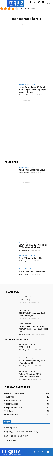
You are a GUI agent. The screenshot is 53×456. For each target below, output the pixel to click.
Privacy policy (10, 427)
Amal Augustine (24, 173)
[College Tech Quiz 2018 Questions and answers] (10, 376)
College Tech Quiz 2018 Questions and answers (30, 375)
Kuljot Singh (22, 302)
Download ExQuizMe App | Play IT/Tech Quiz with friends (33, 246)
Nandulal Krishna (24, 95)
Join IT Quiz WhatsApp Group (32, 170)
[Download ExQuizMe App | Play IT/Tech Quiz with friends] (10, 246)
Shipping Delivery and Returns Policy (21, 431)
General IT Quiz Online (27, 84)
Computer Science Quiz (27, 310)
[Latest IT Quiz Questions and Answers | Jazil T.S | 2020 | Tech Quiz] (10, 328)
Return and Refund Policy (16, 435)
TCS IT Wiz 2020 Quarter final (32, 271)
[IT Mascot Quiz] (10, 301)
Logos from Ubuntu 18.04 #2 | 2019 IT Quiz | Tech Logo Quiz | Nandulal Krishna (33, 89)
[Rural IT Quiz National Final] (10, 260)
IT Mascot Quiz (26, 299)
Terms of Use (10, 440)
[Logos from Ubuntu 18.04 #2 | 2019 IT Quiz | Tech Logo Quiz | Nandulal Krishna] (10, 89)
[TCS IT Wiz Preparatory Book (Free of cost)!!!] (10, 315)
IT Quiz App (23, 242)
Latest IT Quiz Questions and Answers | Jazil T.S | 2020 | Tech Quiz (33, 329)
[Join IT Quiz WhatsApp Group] (10, 171)
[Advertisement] (26, 52)
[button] (48, 3)
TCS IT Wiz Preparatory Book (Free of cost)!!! (32, 314)
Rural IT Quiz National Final (31, 258)
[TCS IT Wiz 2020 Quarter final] (10, 273)
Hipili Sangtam (23, 261)
